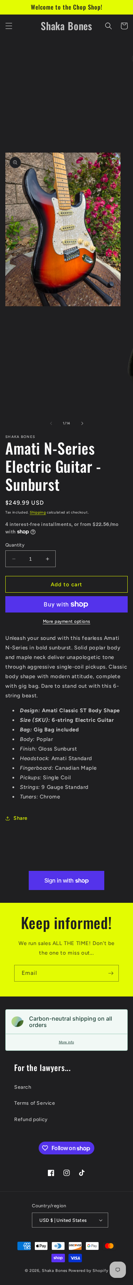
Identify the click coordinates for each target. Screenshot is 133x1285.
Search (23, 1087)
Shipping (38, 512)
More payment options (66, 621)
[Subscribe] (110, 973)
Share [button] (20, 818)
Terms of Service (34, 1103)
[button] (9, 26)
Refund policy (31, 1119)
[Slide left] (51, 423)
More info (66, 1042)
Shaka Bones (54, 1270)
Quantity (14, 545)
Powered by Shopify (88, 1270)
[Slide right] (82, 423)
